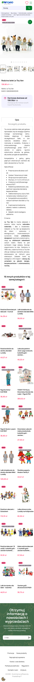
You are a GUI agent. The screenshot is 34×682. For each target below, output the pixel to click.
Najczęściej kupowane (17, 657)
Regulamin (25, 666)
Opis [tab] (17, 120)
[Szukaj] (29, 8)
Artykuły (23, 670)
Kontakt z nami (13, 670)
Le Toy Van (10, 89)
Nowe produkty (21, 653)
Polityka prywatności (12, 666)
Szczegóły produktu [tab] (17, 124)
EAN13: (3, 91)
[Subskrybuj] (29, 637)
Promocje (10, 653)
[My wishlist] (26, 3)
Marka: (3, 89)
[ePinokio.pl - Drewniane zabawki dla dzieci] (7, 2)
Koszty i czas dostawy (17, 662)
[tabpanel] (17, 41)
